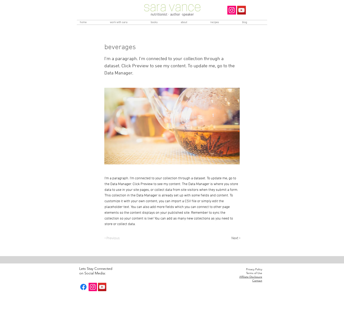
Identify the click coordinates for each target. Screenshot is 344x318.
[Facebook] (83, 287)
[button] (250, 277)
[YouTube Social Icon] (241, 10)
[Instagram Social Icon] (231, 10)
